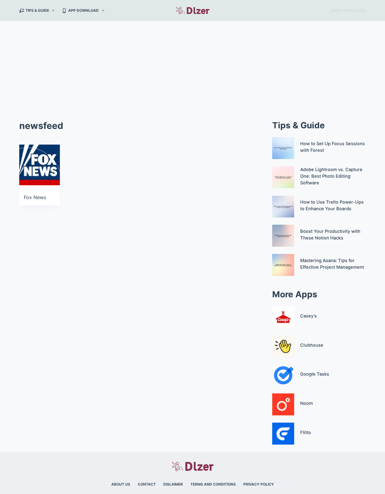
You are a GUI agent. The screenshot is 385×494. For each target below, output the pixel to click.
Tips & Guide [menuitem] (37, 10)
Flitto (305, 432)
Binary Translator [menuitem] (348, 10)
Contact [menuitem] (147, 484)
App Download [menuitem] (83, 10)
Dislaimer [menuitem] (173, 484)
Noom (306, 403)
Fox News (35, 197)
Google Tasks (314, 374)
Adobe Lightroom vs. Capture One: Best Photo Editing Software (331, 176)
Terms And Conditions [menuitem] (213, 484)
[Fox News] (39, 165)
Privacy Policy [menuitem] (258, 484)
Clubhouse (311, 345)
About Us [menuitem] (120, 484)
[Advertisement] (192, 66)
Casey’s (308, 316)
